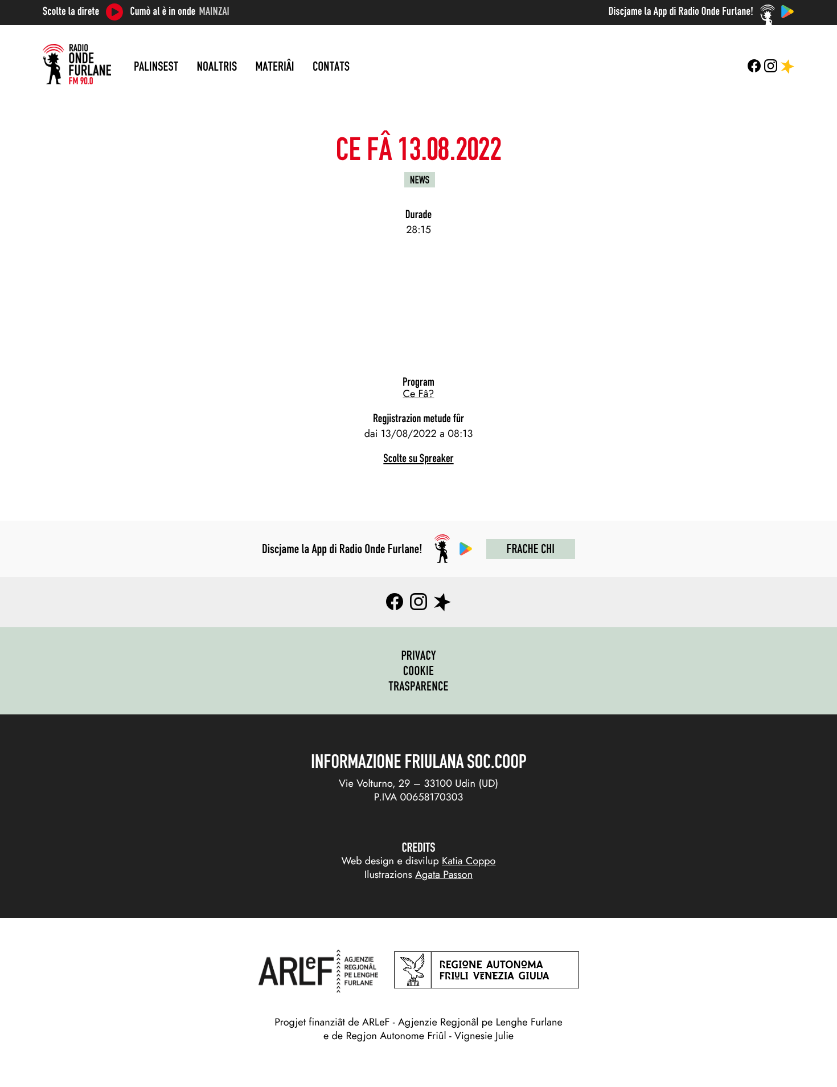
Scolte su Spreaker (418, 458)
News (419, 179)
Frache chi (531, 549)
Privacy (418, 655)
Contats (331, 66)
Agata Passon (444, 874)
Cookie (418, 671)
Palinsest (156, 66)
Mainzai (214, 11)
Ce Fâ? (418, 393)
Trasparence (418, 686)
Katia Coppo (468, 860)
